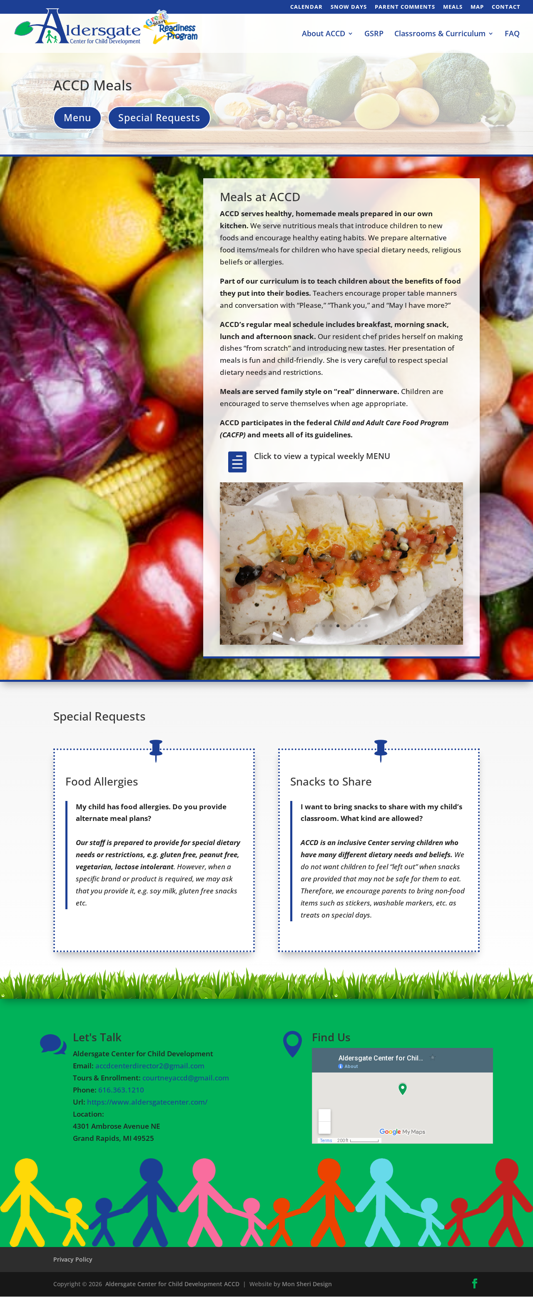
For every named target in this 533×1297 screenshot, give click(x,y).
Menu (77, 117)
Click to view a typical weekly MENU (322, 456)
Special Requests (159, 117)
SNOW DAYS (349, 7)
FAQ (512, 34)
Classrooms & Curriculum (440, 34)
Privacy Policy (72, 1259)
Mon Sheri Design (307, 1284)
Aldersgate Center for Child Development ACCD (172, 1284)
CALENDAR (306, 7)
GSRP (374, 34)
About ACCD (323, 34)
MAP (477, 7)
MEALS (453, 7)
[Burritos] (341, 642)
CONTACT (506, 7)
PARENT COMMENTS (405, 7)
